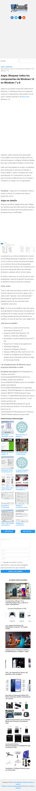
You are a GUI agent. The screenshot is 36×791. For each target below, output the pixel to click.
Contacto (31, 786)
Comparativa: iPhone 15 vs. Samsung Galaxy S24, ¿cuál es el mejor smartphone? (16, 602)
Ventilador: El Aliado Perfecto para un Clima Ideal (17, 769)
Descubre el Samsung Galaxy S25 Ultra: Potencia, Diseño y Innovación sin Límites (17, 696)
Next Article (27, 531)
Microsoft (25, 97)
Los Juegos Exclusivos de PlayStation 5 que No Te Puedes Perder (16, 627)
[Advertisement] (18, 40)
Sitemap (18, 788)
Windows (9, 67)
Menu (4, 61)
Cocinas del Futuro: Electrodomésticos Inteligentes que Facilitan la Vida (17, 745)
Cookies (9, 786)
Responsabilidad (17, 786)
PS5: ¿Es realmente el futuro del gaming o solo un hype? (16, 673)
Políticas (4, 786)
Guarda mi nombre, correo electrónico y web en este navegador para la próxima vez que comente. (14, 565)
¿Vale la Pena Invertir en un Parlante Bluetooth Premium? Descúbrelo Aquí (17, 721)
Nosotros (25, 786)
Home (2, 67)
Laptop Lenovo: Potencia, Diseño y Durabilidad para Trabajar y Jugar (17, 650)
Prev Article (8, 531)
